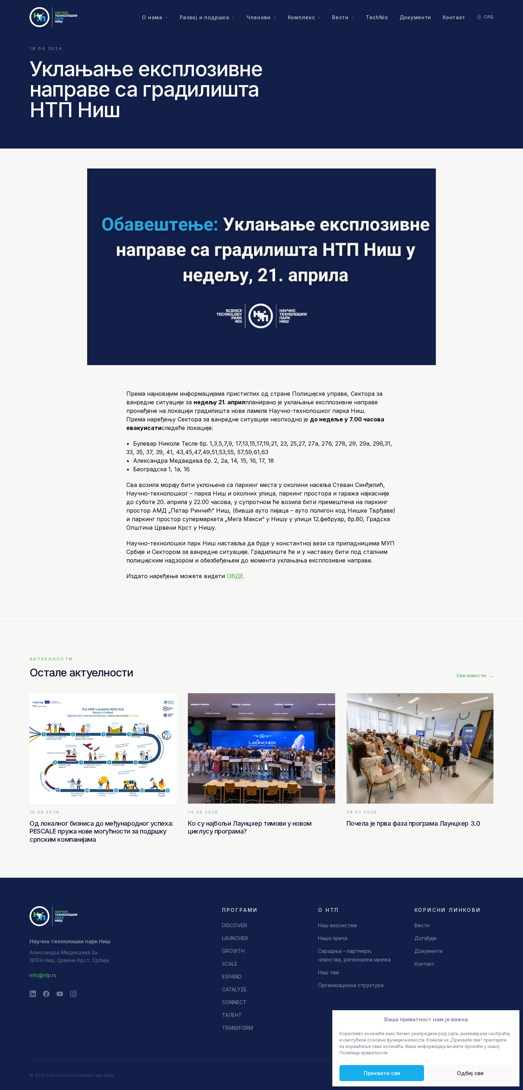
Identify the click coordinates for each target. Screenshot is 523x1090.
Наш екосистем (337, 925)
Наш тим (328, 972)
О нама (152, 17)
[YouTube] (60, 994)
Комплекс (301, 17)
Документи (415, 17)
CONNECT (234, 1002)
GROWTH (233, 951)
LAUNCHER (235, 938)
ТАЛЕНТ (232, 1015)
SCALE (229, 964)
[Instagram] (73, 994)
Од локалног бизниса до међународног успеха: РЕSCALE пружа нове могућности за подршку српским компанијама (101, 831)
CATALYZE (234, 989)
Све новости (474, 675)
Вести (340, 17)
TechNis (377, 17)
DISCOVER (234, 925)
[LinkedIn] (33, 994)
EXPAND (232, 977)
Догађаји (425, 938)
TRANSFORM (237, 1028)
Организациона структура (351, 985)
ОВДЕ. (236, 576)
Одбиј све (470, 1073)
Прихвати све (382, 1073)
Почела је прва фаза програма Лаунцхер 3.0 (413, 823)
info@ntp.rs (43, 975)
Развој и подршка (204, 17)
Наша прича (332, 938)
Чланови (259, 17)
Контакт (454, 17)
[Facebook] (46, 994)
